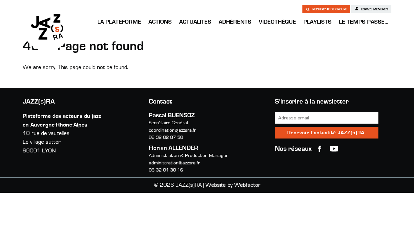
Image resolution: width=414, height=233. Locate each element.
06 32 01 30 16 (166, 170)
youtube (334, 149)
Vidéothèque (277, 22)
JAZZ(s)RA (47, 27)
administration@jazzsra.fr (174, 163)
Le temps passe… (363, 22)
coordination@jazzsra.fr (172, 130)
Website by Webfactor (232, 185)
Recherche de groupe (329, 9)
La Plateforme (119, 22)
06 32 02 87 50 (166, 137)
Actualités (195, 22)
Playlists (317, 22)
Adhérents (235, 22)
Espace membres (374, 9)
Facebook (319, 149)
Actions (160, 22)
